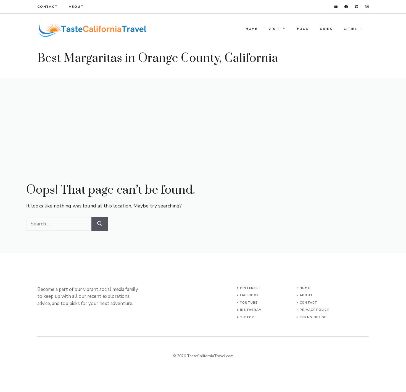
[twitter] (356, 7)
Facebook (249, 295)
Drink (326, 29)
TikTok (247, 317)
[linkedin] (336, 7)
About (76, 6)
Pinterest (250, 288)
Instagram (251, 310)
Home (251, 29)
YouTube (248, 303)
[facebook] (346, 7)
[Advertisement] (203, 119)
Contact (47, 6)
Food (303, 29)
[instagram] (367, 7)
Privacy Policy (314, 310)
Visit (274, 29)
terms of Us (312, 317)
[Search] (99, 224)
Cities (350, 29)
